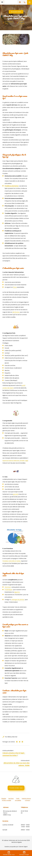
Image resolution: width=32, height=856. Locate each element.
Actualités (18, 800)
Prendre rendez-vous (16, 788)
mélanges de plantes (17, 600)
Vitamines (8, 587)
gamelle (15, 494)
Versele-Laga (23, 460)
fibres (15, 287)
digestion (17, 592)
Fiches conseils (6, 800)
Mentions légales (16, 842)
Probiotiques (8, 590)
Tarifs (17, 799)
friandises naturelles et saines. (11, 561)
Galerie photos (26, 799)
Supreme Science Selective (10, 460)
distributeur (16, 312)
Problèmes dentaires (11, 186)
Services (11, 799)
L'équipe (3, 799)
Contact (27, 800)
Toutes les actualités (16, 7)
